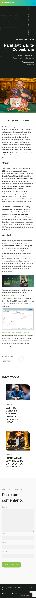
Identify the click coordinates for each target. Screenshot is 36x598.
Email (4, 542)
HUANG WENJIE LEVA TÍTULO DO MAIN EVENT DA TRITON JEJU (14, 462)
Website (4, 551)
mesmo (26, 332)
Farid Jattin (6, 361)
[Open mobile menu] (22, 3)
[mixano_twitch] (15, 594)
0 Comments (29, 58)
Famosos (18, 39)
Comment (5, 507)
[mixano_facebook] (3, 594)
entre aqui (9, 295)
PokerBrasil (8, 3)
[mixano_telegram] (12, 594)
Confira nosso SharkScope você (13, 332)
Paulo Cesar (17, 58)
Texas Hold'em (28, 39)
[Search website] (32, 3)
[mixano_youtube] (6, 594)
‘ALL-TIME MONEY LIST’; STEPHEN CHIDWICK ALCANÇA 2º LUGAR (13, 415)
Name (4, 533)
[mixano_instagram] (9, 594)
